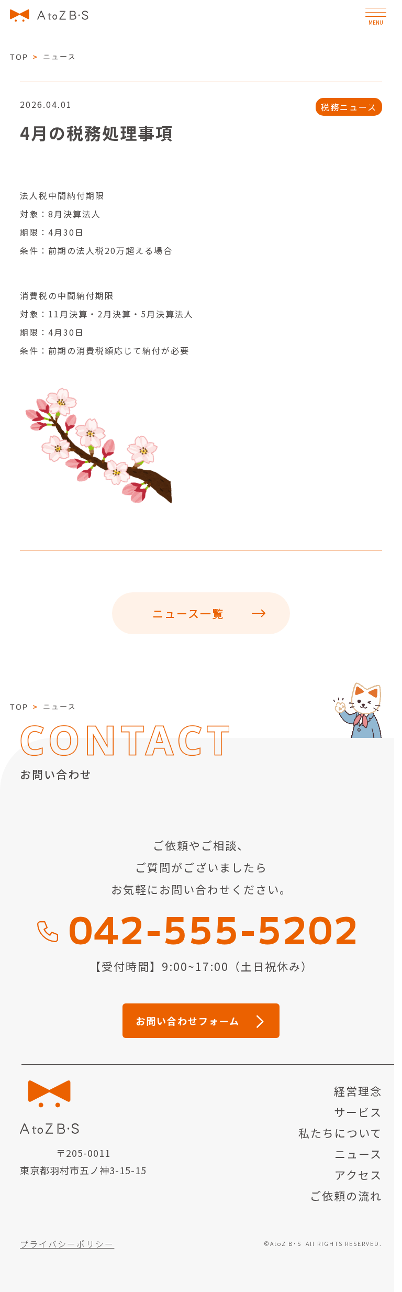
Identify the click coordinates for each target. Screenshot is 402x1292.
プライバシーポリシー (67, 1244)
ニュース (358, 1154)
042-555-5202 (214, 927)
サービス (358, 1112)
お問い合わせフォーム (188, 1021)
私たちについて (340, 1133)
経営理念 (358, 1091)
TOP (19, 57)
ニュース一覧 (188, 613)
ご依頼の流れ (346, 1195)
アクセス (358, 1175)
